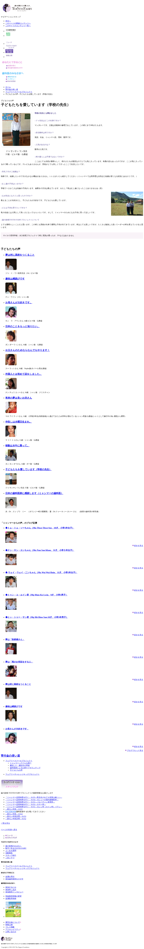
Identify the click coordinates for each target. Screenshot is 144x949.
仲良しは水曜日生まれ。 (18, 421)
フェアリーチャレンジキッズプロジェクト (22, 774)
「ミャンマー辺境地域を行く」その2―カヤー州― (25, 804)
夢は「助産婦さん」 (15, 639)
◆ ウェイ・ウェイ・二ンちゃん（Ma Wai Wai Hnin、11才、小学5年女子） (41, 572)
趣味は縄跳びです (15, 278)
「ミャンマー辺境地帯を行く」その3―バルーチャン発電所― (30, 802)
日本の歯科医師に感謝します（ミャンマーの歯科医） (34, 493)
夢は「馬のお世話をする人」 (19, 662)
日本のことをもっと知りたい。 (22, 326)
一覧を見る (5, 823)
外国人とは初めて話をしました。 (23, 374)
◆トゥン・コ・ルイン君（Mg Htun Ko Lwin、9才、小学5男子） (36, 595)
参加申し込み (10, 890)
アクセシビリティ (12, 929)
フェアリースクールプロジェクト (18, 92)
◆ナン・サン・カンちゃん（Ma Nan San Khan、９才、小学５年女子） (39, 550)
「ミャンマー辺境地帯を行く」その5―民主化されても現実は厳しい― (33, 797)
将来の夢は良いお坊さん (18, 397)
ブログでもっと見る (135, 750)
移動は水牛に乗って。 (17, 445)
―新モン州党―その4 (13, 814)
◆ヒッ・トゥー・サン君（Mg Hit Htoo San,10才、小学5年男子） (36, 617)
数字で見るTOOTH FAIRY (15, 848)
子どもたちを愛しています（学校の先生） (28, 469)
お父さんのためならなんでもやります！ (27, 350)
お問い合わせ (10, 932)
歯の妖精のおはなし (13, 846)
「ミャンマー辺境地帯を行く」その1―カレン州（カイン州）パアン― (33, 807)
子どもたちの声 (16, 770)
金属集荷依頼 (10, 898)
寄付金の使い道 (11, 89)
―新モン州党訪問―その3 (15, 816)
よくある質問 (10, 851)
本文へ (8, 21)
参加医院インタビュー (14, 892)
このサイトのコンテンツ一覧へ (18, 26)
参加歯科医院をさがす (14, 879)
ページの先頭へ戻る (9, 830)
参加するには (10, 887)
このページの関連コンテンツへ (18, 23)
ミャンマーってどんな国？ (21, 763)
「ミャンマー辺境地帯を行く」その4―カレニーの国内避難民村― (31, 800)
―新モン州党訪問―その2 (15, 819)
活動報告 (9, 853)
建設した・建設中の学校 (20, 765)
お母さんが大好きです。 (18, 302)
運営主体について (12, 922)
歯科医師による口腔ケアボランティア (25, 768)
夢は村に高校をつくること (20, 254)
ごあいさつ (9, 858)
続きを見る (138, 546)
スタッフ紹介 (10, 855)
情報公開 (9, 925)
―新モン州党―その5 (13, 809)
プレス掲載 (9, 927)
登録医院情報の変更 (13, 896)
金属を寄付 (9, 877)
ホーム (8, 87)
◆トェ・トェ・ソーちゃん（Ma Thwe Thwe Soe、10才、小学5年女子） (39, 528)
